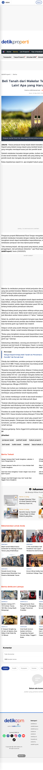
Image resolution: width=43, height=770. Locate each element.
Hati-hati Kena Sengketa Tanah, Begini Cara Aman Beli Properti (18, 472)
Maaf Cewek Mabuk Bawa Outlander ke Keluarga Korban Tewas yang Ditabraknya (11, 549)
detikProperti (6, 74)
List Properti (24, 52)
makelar (26, 444)
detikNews (34, 723)
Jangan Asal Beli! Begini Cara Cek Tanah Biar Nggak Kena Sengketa (16, 479)
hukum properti (35, 440)
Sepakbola (34, 739)
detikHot (33, 734)
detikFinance (34, 729)
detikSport (34, 736)
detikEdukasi (34, 726)
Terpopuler (7, 57)
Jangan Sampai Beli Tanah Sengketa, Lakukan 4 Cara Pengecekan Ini (17, 460)
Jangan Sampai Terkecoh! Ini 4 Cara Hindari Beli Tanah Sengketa (17, 466)
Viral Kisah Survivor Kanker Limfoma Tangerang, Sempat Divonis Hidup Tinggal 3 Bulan (28, 633)
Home (9, 52)
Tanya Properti (19, 57)
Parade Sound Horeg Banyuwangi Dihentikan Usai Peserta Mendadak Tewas (11, 573)
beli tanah (6, 444)
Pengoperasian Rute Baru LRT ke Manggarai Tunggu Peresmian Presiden (28, 607)
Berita (15, 52)
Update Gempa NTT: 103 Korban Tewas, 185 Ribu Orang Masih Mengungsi (8, 607)
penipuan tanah (8, 440)
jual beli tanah (21, 440)
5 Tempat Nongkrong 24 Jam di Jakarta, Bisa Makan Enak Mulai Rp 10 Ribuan (9, 632)
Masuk (39, 2)
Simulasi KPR (31, 57)
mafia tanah (16, 444)
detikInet (33, 731)
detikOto (33, 742)
